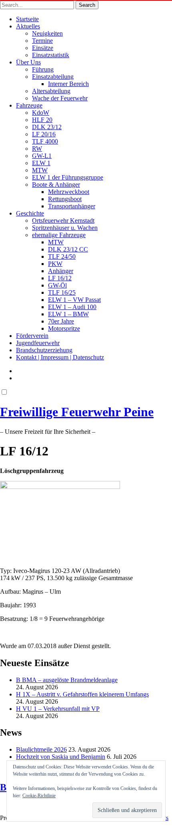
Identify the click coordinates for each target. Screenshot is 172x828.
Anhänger (60, 270)
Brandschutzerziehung (44, 350)
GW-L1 (42, 155)
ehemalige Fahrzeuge (59, 234)
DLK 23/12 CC (68, 249)
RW (37, 148)
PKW (55, 263)
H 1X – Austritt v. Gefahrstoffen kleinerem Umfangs (82, 694)
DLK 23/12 (47, 127)
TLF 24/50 (62, 256)
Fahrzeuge (29, 105)
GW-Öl (57, 285)
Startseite (27, 19)
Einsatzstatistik (50, 55)
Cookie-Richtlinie (39, 795)
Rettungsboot (65, 199)
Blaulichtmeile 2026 (41, 749)
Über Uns (28, 62)
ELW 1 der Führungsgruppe (67, 177)
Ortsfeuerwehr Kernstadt (63, 220)
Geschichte (30, 213)
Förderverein (32, 335)
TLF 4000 (45, 141)
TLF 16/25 (62, 292)
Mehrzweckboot (68, 191)
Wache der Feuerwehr (60, 98)
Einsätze (42, 47)
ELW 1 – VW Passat (74, 299)
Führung (43, 69)
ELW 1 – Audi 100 (72, 306)
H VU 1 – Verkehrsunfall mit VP (58, 708)
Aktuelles (28, 26)
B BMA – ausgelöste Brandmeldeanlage (67, 679)
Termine (42, 40)
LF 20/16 (44, 134)
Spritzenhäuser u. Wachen (65, 227)
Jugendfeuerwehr (38, 342)
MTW (40, 170)
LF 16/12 (60, 278)
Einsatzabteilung (53, 76)
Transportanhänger (71, 206)
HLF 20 (42, 119)
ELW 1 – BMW (68, 314)
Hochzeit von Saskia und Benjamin (60, 756)
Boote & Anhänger (56, 184)
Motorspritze (64, 328)
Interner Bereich (68, 83)
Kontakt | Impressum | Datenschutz (60, 357)
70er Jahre (61, 321)
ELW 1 (41, 163)
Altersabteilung (51, 91)
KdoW (40, 112)
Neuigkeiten (47, 33)
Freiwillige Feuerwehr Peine (77, 412)
